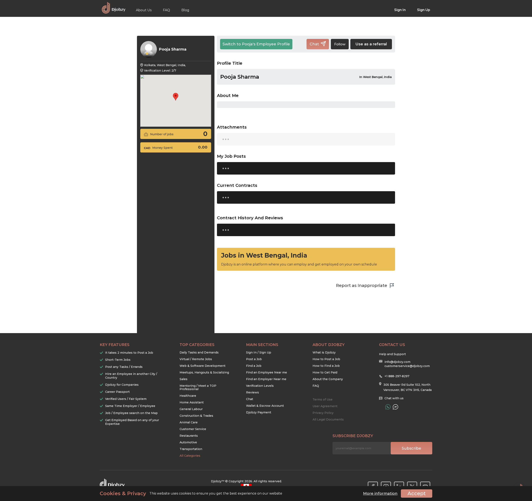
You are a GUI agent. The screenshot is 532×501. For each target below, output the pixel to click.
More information (380, 493)
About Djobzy (329, 344)
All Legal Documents (328, 419)
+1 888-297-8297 (396, 376)
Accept (417, 493)
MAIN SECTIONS (262, 344)
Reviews (252, 392)
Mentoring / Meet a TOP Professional (198, 387)
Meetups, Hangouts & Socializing (204, 372)
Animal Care (189, 422)
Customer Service (193, 429)
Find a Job (253, 365)
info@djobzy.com (397, 362)
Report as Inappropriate (361, 285)
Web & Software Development (202, 365)
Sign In (400, 10)
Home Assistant (192, 402)
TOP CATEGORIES (197, 344)
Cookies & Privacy (123, 493)
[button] (175, 97)
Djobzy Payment (258, 412)
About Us (143, 10)
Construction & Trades (196, 415)
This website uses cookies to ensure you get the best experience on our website (191, 493)
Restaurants (189, 435)
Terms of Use (322, 399)
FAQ (166, 10)
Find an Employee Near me (266, 372)
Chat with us (394, 398)
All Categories (190, 455)
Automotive (188, 442)
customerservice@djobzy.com (407, 366)
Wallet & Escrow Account (265, 405)
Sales (183, 379)
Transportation (191, 449)
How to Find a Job (326, 365)
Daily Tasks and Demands (199, 352)
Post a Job (254, 359)
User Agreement (325, 406)
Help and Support (392, 354)
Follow (339, 44)
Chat (249, 399)
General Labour (191, 409)
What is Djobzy (324, 352)
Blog (185, 10)
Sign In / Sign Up (258, 352)
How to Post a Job (326, 359)
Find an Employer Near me (266, 379)
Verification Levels (260, 385)
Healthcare (188, 395)
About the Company (328, 379)
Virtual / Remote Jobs (196, 359)
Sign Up (423, 10)
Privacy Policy (323, 412)
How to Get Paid (325, 372)
